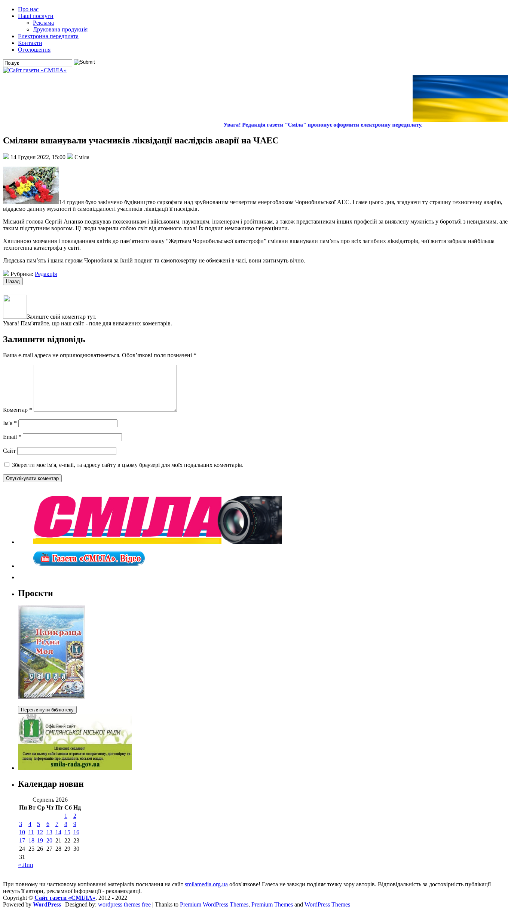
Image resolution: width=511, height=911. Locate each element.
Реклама (43, 22)
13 (49, 832)
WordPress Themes (327, 904)
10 (22, 832)
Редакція (46, 274)
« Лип (25, 865)
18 (31, 840)
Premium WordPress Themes (214, 904)
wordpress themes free (124, 904)
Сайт (9, 450)
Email (12, 437)
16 (76, 832)
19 (40, 840)
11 (31, 832)
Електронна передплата (48, 36)
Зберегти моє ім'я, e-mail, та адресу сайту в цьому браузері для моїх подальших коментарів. (128, 465)
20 (49, 840)
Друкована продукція (60, 29)
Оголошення (34, 49)
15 (67, 832)
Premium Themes (272, 904)
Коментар (17, 410)
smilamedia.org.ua (206, 884)
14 (58, 832)
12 (40, 832)
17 (22, 840)
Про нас (28, 9)
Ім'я (10, 423)
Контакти (30, 43)
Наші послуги (35, 16)
